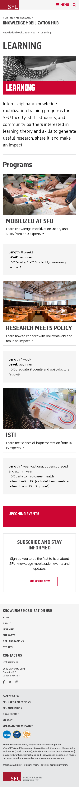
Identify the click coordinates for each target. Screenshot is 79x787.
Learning (9, 629)
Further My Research (18, 17)
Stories (7, 647)
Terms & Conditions (12, 765)
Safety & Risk (11, 696)
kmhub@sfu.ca (10, 662)
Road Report (11, 714)
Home (6, 617)
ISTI (11, 435)
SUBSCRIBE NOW (40, 581)
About (7, 623)
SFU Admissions (12, 708)
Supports (9, 635)
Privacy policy (31, 765)
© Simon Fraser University (54, 765)
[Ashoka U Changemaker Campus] (27, 734)
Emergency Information (18, 725)
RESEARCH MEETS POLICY (39, 328)
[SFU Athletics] (7, 734)
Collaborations (13, 641)
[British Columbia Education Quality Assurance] (17, 734)
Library (8, 719)
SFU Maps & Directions (16, 702)
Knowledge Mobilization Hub (31, 23)
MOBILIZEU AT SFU (30, 221)
